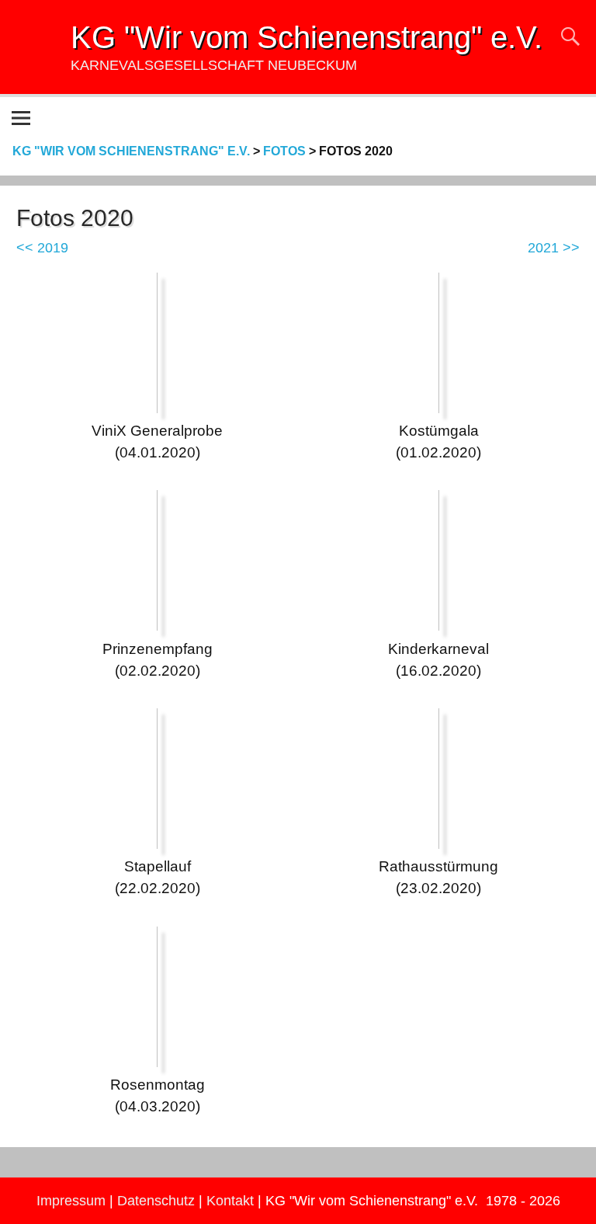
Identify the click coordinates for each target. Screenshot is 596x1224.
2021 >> (554, 248)
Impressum (71, 1200)
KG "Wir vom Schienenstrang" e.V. (306, 37)
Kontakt (230, 1200)
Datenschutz (156, 1200)
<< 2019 (42, 248)
